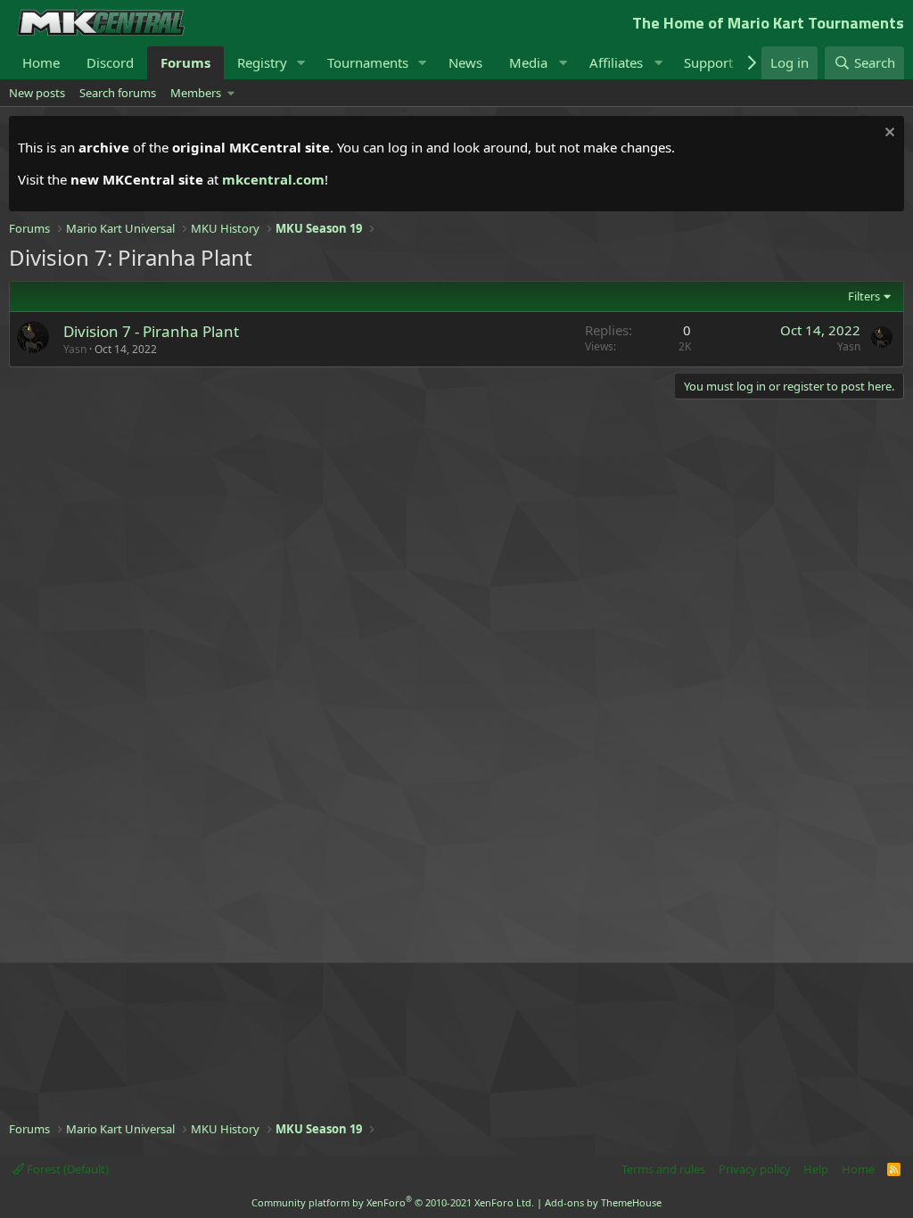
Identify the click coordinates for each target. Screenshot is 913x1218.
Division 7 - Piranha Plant (151, 331)
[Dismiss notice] (887, 134)
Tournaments (367, 62)
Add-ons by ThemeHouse (603, 1202)
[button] (301, 62)
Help (815, 1169)
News (465, 62)
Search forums (117, 93)
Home (41, 62)
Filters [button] (864, 296)
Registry (262, 62)
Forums (185, 62)
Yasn (74, 349)
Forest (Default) (66, 1169)
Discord (110, 62)
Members (195, 93)
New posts (37, 93)
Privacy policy (755, 1169)
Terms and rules (663, 1169)
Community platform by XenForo (392, 1202)
